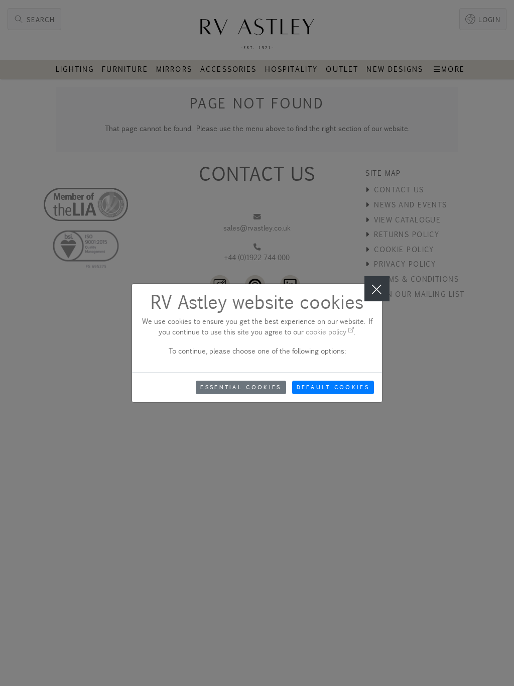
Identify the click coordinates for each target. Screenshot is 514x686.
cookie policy (327, 331)
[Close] (377, 288)
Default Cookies (333, 387)
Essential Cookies (240, 387)
